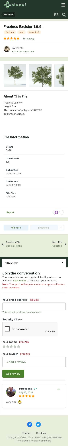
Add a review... (17, 361)
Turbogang (25, 388)
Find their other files (23, 51)
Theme (26, 433)
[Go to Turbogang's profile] (11, 392)
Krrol (19, 48)
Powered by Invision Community (34, 440)
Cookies (41, 433)
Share (17, 227)
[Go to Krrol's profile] (7, 49)
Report (10, 212)
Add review (13, 373)
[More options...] (58, 389)
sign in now (19, 280)
